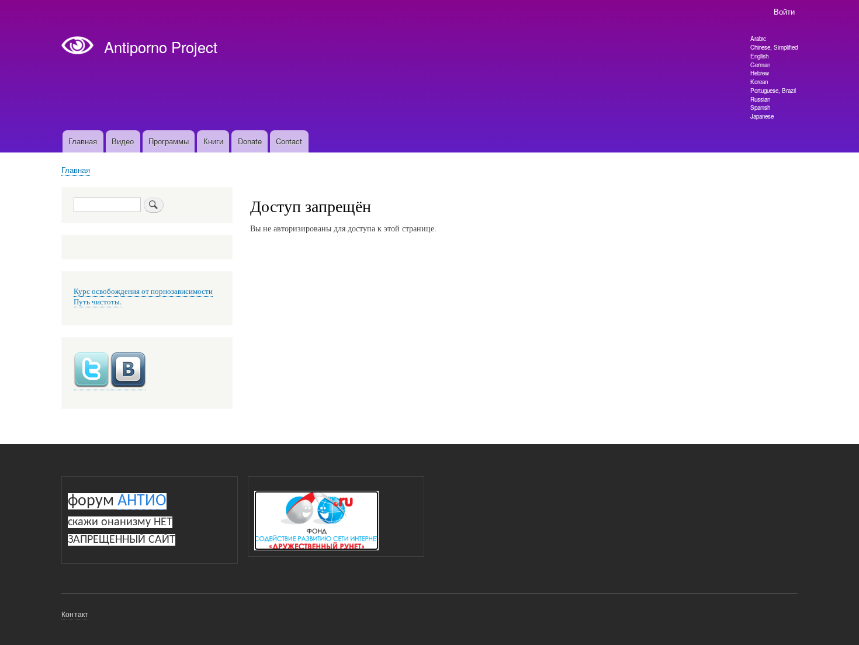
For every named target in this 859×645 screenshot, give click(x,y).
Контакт (74, 614)
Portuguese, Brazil (773, 90)
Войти (784, 11)
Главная (82, 141)
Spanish (760, 107)
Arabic (758, 38)
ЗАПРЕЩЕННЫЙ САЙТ (121, 540)
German (760, 65)
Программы (168, 141)
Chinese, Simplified (774, 47)
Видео (123, 141)
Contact (289, 141)
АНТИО (142, 501)
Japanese (762, 116)
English (759, 56)
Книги (213, 141)
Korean (759, 82)
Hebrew (759, 73)
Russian (760, 99)
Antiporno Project (160, 46)
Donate (250, 141)
